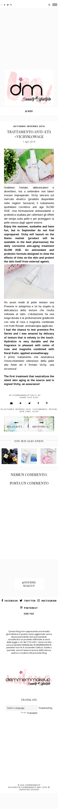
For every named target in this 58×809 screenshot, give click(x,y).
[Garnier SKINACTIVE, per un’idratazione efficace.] (29, 456)
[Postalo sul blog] (21, 403)
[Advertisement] (29, 39)
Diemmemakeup (32, 785)
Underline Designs (29, 789)
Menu (30, 111)
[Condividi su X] (29, 403)
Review (53, 409)
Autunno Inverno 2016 (29, 126)
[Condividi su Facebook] (38, 403)
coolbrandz (40, 409)
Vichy (35, 411)
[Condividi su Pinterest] (47, 403)
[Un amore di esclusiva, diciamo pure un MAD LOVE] (48, 456)
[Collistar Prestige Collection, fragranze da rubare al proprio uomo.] (9, 456)
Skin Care (25, 411)
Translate (32, 712)
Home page (29, 613)
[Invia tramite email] (11, 403)
